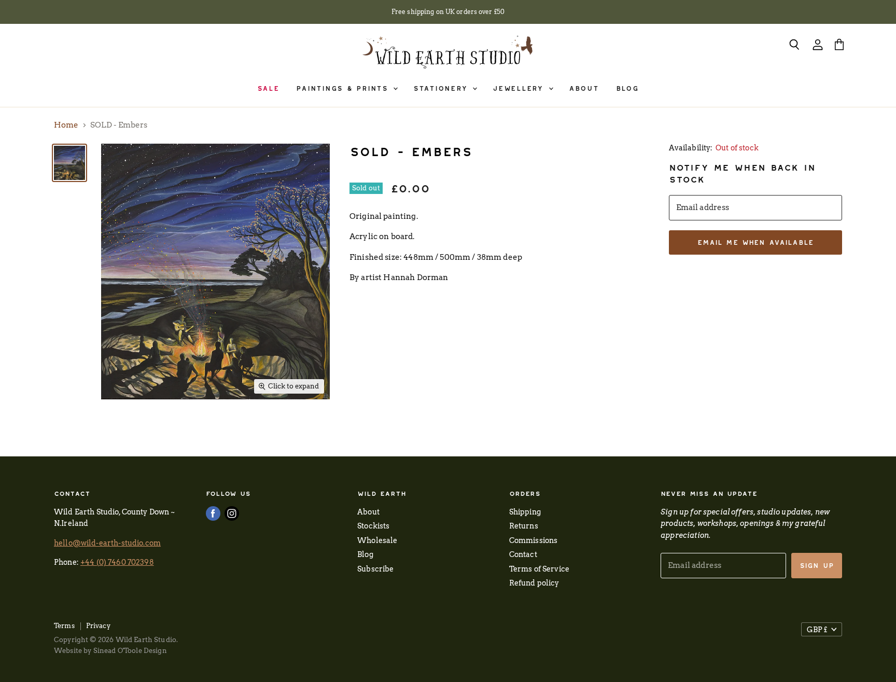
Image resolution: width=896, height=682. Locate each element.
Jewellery (520, 88)
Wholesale (377, 540)
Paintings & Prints (343, 88)
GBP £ (817, 629)
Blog (627, 88)
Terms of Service (539, 568)
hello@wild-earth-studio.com (107, 542)
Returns (523, 525)
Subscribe (375, 568)
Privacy (98, 626)
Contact (523, 554)
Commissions (533, 540)
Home (66, 125)
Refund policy (534, 582)
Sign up (817, 565)
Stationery (442, 88)
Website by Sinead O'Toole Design (110, 651)
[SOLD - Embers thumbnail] (69, 163)
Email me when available (755, 242)
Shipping (525, 511)
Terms (64, 626)
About (584, 88)
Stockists (373, 525)
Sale (268, 88)
